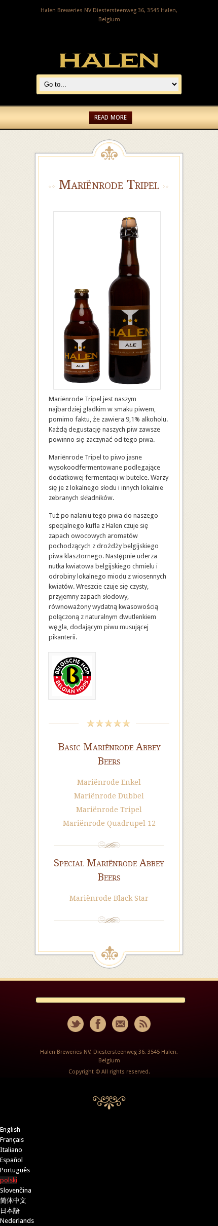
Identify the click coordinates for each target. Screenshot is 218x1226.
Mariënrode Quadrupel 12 (109, 823)
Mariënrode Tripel (109, 810)
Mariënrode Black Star (109, 898)
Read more (110, 117)
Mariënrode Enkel (109, 782)
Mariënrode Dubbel (109, 796)
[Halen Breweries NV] (109, 68)
